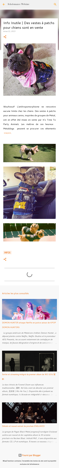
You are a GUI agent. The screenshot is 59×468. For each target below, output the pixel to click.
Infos (7, 252)
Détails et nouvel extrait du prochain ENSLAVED (23, 426)
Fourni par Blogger (31, 455)
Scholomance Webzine (18, 4)
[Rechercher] (55, 4)
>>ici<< (7, 132)
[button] (5, 37)
